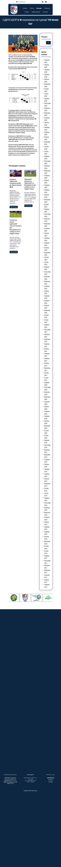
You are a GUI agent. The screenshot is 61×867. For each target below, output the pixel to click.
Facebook (50, 780)
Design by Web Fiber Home (30, 790)
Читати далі (13, 207)
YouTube (51, 782)
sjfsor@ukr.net (21, 2)
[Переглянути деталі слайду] (18, 598)
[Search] (48, 42)
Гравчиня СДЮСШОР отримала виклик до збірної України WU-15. (15, 183)
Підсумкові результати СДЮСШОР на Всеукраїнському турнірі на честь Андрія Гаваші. (30, 184)
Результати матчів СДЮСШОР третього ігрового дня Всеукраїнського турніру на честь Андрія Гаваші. (15, 227)
